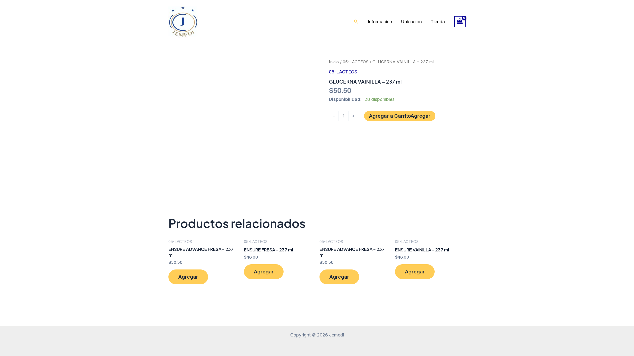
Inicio (334, 61)
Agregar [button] (188, 277)
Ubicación (411, 21)
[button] (356, 22)
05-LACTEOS (356, 61)
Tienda (438, 21)
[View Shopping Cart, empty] (460, 21)
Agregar (420, 116)
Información (380, 21)
